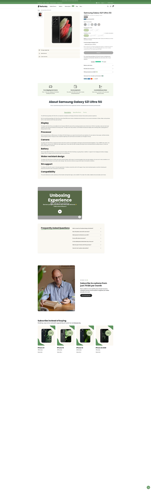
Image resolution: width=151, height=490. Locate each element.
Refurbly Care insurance (89, 68)
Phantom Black (85, 24)
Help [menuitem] (81, 6)
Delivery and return (88, 65)
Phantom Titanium (92, 24)
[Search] (108, 6)
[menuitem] (40, 3)
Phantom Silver (88, 24)
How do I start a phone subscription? (81, 248)
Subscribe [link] (40, 352)
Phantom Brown (99, 24)
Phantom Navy (95, 24)
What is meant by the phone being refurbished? (83, 228)
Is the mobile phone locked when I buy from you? (83, 241)
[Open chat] (148, 487)
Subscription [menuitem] (67, 6)
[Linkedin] (99, 3)
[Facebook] (96, 3)
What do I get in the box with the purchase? (82, 244)
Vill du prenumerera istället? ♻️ (91, 71)
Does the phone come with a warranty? (81, 231)
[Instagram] (98, 3)
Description (67, 112)
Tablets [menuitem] (60, 6)
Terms (85, 112)
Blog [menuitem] (77, 6)
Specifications (77, 112)
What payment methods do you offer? (81, 234)
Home (39, 10)
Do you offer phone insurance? (79, 238)
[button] (86, 295)
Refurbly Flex (77, 323)
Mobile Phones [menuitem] (53, 6)
